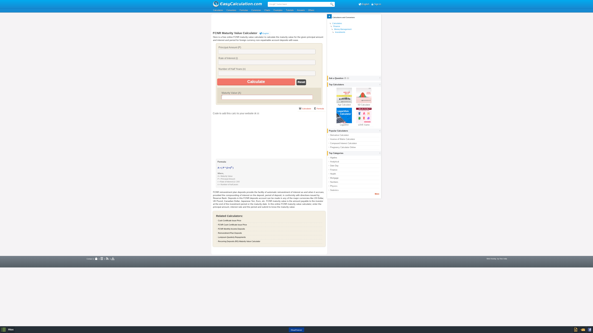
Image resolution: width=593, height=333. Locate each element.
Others (311, 10)
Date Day (334, 165)
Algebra (333, 157)
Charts (267, 10)
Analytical (334, 161)
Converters (231, 10)
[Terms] (102, 258)
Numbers (334, 182)
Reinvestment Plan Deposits (230, 233)
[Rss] (107, 258)
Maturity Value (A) (231, 93)
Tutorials (290, 10)
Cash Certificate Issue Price (229, 221)
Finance (336, 26)
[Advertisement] (269, 23)
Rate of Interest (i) (228, 58)
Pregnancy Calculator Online (343, 147)
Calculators (218, 10)
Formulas (244, 10)
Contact (90, 259)
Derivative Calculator (339, 135)
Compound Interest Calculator (343, 143)
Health (333, 174)
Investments (340, 32)
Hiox (11, 329)
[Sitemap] (113, 258)
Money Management (342, 29)
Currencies (256, 10)
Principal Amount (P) (230, 47)
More (377, 194)
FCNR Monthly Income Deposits (231, 229)
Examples (278, 10)
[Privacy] (96, 258)
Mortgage (334, 178)
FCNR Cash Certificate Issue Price (232, 225)
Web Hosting (491, 259)
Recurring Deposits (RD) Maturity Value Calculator (239, 241)
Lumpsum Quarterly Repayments (232, 237)
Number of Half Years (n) (232, 69)
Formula (320, 109)
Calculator (306, 109)
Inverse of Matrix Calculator (342, 139)
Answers (301, 10)
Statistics (334, 190)
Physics (333, 186)
